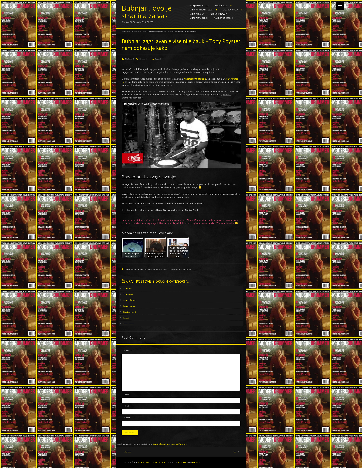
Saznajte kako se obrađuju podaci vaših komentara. (170, 444)
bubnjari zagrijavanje (145, 269)
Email (126, 406)
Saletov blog (219, 6)
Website (127, 418)
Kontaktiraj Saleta (218, 14)
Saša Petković (129, 59)
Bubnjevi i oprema (129, 306)
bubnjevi (155, 269)
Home (129, 31)
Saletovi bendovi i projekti (200, 10)
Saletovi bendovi (128, 324)
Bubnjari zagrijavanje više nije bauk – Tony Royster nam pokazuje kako (181, 44)
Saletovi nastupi (196, 14)
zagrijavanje (187, 269)
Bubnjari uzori (128, 294)
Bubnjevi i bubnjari (129, 300)
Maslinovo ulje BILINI (223, 18)
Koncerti (126, 318)
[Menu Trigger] (340, 6)
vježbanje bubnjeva (176, 269)
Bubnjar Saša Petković (199, 6)
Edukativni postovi (140, 31)
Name (126, 394)
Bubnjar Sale (127, 288)
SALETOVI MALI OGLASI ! (198, 18)
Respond (158, 59)
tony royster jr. (164, 269)
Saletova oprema (229, 10)
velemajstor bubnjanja (195, 78)
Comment (128, 351)
